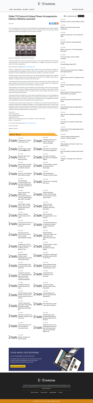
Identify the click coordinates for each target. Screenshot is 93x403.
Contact (60, 392)
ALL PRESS (25, 9)
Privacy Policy (44, 392)
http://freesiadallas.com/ (30, 123)
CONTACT (32, 9)
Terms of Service (34, 392)
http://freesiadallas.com (29, 66)
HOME (11, 9)
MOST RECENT (18, 9)
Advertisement (52, 392)
